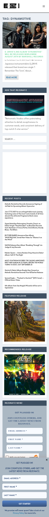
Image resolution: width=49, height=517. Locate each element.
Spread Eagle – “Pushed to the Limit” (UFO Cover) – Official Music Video (24, 279)
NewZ (28, 60)
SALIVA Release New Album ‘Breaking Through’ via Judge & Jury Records (23, 246)
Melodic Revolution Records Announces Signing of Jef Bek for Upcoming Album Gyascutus (23, 205)
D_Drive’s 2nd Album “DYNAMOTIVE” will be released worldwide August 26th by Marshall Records (24, 54)
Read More (11, 77)
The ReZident (11, 60)
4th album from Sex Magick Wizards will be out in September (23, 287)
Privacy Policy (18, 513)
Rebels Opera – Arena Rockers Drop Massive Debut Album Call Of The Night (24, 254)
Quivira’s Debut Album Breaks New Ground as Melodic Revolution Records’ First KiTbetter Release (24, 271)
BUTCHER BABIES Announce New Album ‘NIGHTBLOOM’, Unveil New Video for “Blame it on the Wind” (23, 237)
